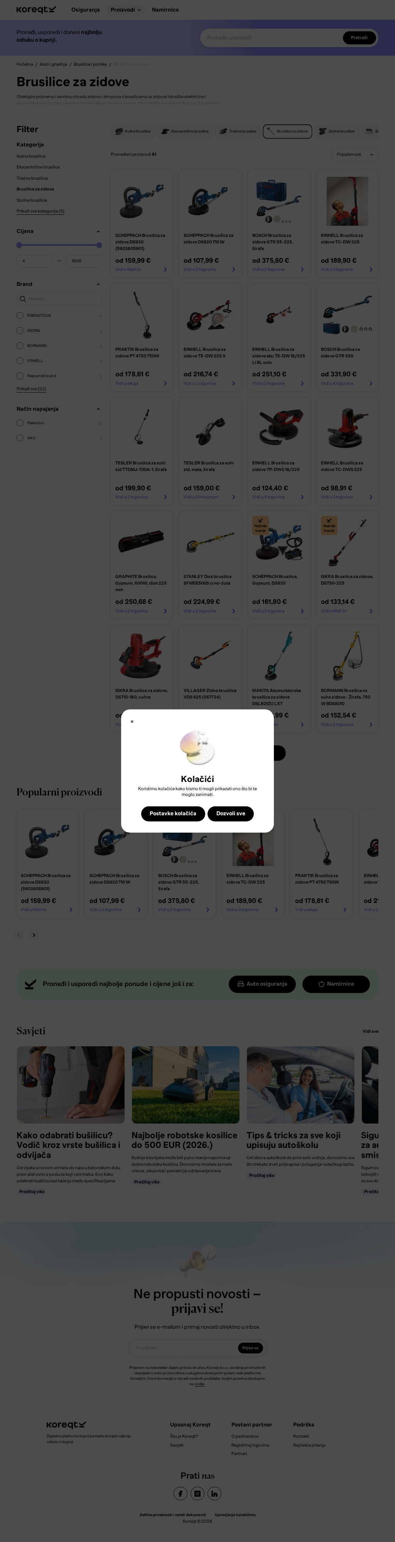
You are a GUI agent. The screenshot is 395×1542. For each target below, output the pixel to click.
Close (132, 721)
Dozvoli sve (230, 813)
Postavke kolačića (173, 813)
